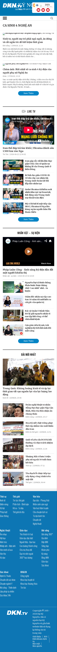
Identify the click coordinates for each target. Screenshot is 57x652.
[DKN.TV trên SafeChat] (34, 5)
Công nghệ (24, 576)
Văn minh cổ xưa (6, 549)
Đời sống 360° (47, 534)
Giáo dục (24, 530)
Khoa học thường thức (28, 583)
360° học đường (26, 557)
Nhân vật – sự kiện (28, 233)
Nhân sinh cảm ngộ (40, 504)
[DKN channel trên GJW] (46, 5)
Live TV (31, 111)
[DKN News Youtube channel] (38, 10)
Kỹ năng (45, 553)
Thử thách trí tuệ (26, 534)
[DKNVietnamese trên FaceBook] (37, 5)
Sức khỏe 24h (5, 595)
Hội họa (3, 538)
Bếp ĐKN (45, 542)
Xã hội (2, 508)
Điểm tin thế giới (32, 432)
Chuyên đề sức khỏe (7, 579)
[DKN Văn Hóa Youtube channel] (48, 10)
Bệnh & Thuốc (5, 576)
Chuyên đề (37, 519)
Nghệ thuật (37, 523)
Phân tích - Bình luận (21, 504)
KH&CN (23, 572)
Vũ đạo (2, 557)
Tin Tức (5, 154)
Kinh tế (5, 398)
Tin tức (23, 587)
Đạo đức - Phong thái (41, 500)
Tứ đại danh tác (39, 516)
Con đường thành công (28, 546)
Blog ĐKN (45, 557)
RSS (45, 636)
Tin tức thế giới (18, 500)
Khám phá (45, 549)
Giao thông (4, 516)
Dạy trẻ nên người (26, 553)
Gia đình (45, 538)
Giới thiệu (37, 636)
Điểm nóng (30, 417)
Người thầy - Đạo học (27, 542)
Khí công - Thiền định (8, 587)
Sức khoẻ (45, 565)
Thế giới (29, 482)
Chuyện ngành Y (6, 583)
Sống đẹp (45, 546)
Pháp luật (3, 512)
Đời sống (6, 46)
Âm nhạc (3, 534)
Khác (5, 76)
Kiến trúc (3, 542)
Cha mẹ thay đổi (26, 549)
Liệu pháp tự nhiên (7, 591)
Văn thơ (3, 553)
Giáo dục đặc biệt (26, 538)
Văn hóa (36, 496)
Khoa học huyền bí (27, 579)
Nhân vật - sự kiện (9, 276)
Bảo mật (36, 644)
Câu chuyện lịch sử (40, 512)
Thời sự (28, 466)
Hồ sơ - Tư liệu (18, 508)
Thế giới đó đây (18, 512)
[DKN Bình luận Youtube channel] (43, 10)
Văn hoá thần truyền (40, 508)
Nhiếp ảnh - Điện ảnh (7, 546)
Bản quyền (37, 646)
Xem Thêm (29, 93)
